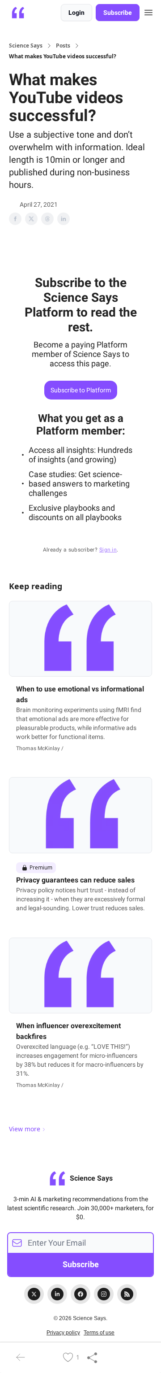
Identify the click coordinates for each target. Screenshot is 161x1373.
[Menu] (148, 11)
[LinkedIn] (57, 1294)
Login (76, 12)
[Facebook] (80, 1294)
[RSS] (127, 1294)
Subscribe (117, 12)
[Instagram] (104, 1294)
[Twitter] (34, 1294)
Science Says (25, 45)
